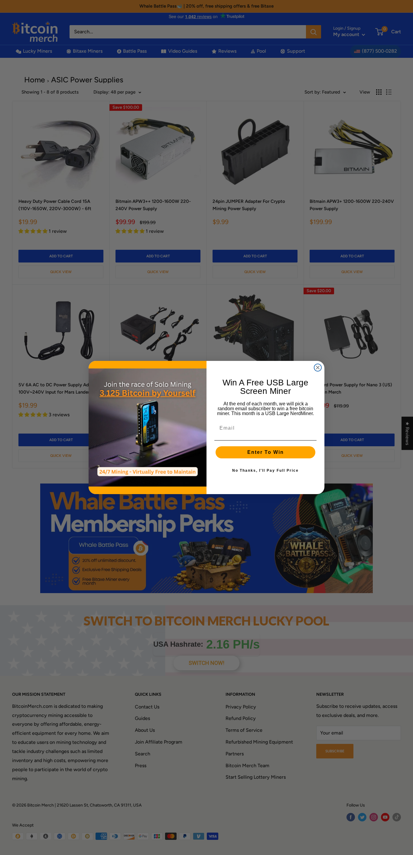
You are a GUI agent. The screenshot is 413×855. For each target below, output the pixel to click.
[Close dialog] (317, 367)
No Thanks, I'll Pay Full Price (265, 470)
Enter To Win (265, 452)
